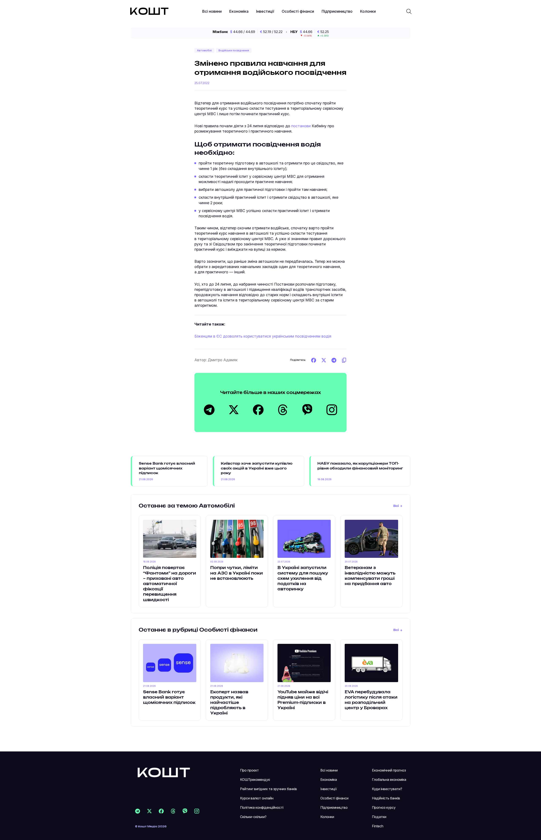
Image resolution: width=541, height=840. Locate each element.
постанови (301, 126)
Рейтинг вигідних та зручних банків (268, 789)
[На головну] (164, 772)
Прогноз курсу (384, 807)
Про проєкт (249, 770)
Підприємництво (337, 11)
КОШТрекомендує (255, 779)
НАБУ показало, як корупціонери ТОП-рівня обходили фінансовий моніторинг (360, 466)
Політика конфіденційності (261, 807)
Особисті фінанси (298, 11)
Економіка (239, 11)
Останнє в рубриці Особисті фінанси (198, 630)
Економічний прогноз (389, 770)
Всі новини (212, 11)
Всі (396, 506)
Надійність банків (386, 798)
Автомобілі (204, 50)
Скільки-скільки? (253, 817)
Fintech (377, 826)
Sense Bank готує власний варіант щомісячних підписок (167, 468)
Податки (379, 817)
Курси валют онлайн (256, 798)
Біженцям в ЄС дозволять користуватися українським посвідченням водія (262, 336)
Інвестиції (265, 11)
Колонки (368, 11)
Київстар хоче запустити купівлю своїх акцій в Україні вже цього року (256, 468)
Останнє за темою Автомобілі (187, 506)
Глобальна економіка (389, 779)
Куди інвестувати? (387, 789)
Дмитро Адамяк (223, 360)
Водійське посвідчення (234, 50)
